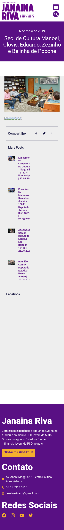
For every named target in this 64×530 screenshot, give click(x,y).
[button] (56, 7)
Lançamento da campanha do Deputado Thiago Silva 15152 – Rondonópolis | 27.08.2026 (26, 168)
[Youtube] (22, 515)
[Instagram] (13, 515)
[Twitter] (30, 515)
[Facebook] (4, 515)
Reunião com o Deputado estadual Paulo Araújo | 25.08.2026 (24, 270)
